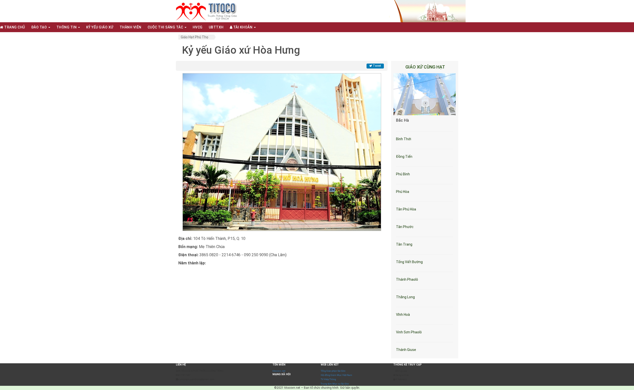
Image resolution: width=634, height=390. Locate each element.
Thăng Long (405, 297)
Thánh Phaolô (407, 279)
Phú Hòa (402, 192)
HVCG (198, 27)
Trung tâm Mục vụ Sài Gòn (335, 383)
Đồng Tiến (404, 157)
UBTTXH (216, 27)
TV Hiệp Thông (328, 379)
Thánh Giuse (406, 350)
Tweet (376, 66)
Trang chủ (14, 27)
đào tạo (39, 27)
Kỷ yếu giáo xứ (99, 27)
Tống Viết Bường (409, 262)
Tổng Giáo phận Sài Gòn (333, 370)
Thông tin (67, 27)
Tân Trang (404, 244)
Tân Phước (405, 227)
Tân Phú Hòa (406, 209)
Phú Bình (403, 174)
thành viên (130, 27)
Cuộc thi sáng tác (166, 27)
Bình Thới (403, 139)
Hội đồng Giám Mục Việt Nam (336, 375)
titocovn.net (278, 370)
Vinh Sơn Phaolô (409, 332)
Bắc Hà (402, 120)
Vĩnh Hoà (403, 315)
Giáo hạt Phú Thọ (194, 37)
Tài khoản (242, 27)
